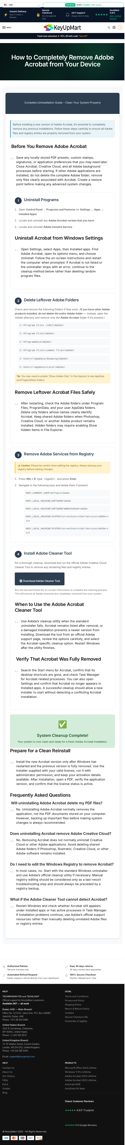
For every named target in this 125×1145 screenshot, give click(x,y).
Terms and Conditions (77, 996)
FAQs (5, 1080)
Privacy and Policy (74, 1000)
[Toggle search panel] (109, 27)
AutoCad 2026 (72, 1084)
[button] (120, 28)
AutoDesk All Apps (75, 1088)
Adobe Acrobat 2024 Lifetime (80, 1076)
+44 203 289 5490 (19, 1051)
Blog (4, 1092)
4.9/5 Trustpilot (79, 1110)
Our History (8, 1076)
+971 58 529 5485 (19, 1020)
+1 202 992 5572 (18, 1035)
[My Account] (114, 28)
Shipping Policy (73, 1004)
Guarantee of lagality (76, 1021)
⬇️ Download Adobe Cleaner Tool (39, 580)
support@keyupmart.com (22, 1056)
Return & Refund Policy (77, 1008)
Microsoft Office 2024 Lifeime (81, 1068)
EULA (5, 1084)
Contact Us (8, 1068)
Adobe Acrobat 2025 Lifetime (81, 1080)
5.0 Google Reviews (81, 1125)
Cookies (69, 1013)
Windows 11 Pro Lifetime (78, 1072)
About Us (7, 1072)
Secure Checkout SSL (76, 1017)
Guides (6, 1088)
